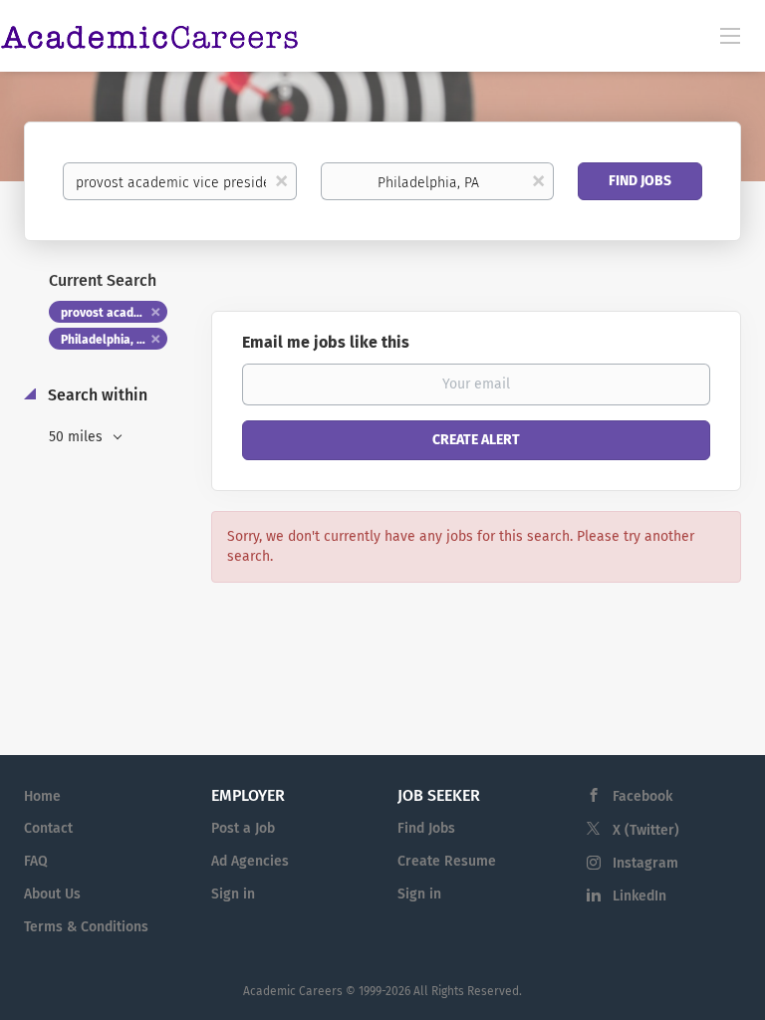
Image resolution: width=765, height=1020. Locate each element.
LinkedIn (639, 896)
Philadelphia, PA (105, 340)
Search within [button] (95, 394)
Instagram (645, 863)
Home (42, 796)
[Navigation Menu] (730, 35)
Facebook (642, 796)
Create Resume (446, 861)
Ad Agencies (250, 861)
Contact (48, 828)
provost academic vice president (114, 313)
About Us (52, 894)
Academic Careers (293, 991)
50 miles (78, 436)
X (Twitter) (646, 830)
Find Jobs (640, 180)
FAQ (36, 861)
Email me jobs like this (325, 342)
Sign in (233, 894)
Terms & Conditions (86, 926)
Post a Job (243, 828)
